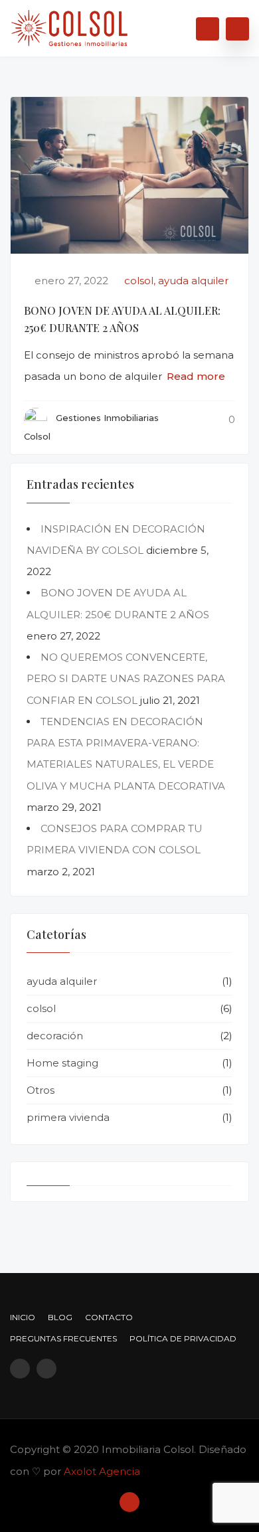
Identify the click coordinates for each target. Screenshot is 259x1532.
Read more (196, 376)
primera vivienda (68, 1117)
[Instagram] (46, 1369)
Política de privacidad (183, 1338)
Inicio (22, 1317)
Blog (60, 1317)
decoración (55, 1035)
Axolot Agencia (102, 1471)
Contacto (109, 1317)
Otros (40, 1090)
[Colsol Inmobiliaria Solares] (70, 23)
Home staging (62, 1063)
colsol (138, 280)
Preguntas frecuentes (63, 1338)
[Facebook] (20, 1369)
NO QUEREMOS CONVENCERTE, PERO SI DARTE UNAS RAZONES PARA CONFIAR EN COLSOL (126, 679)
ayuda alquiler (193, 280)
